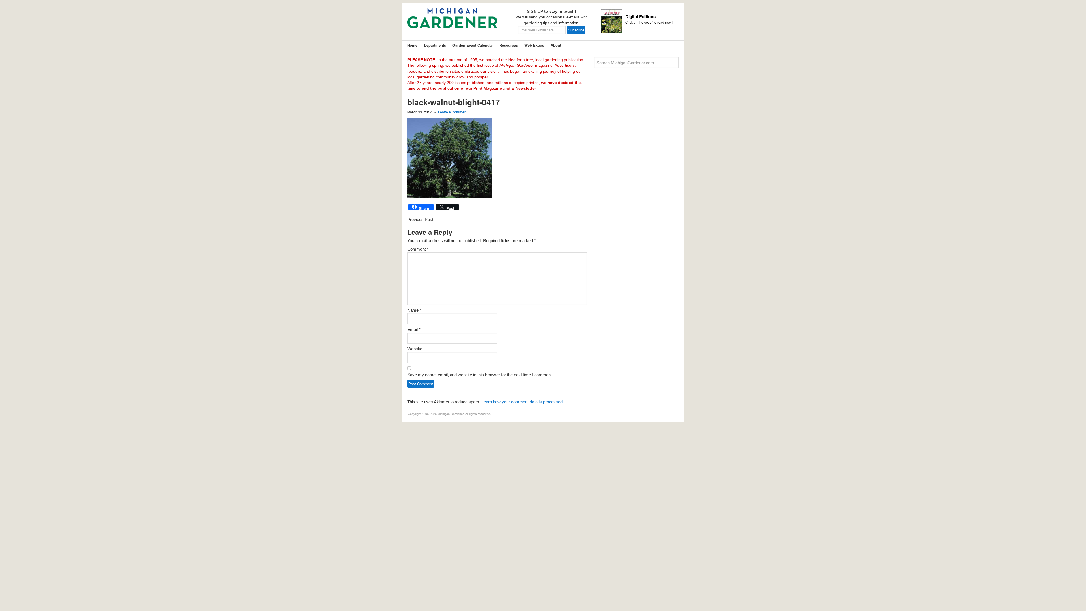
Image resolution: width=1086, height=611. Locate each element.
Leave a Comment (452, 112)
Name (414, 310)
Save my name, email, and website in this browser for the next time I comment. (480, 374)
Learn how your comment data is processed (522, 401)
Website (414, 349)
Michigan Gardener (452, 22)
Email (414, 329)
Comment (417, 249)
